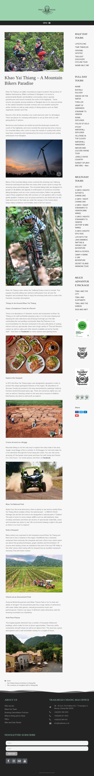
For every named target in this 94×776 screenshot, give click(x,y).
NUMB (77, 87)
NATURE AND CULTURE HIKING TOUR (82, 151)
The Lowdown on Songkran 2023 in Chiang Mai (22, 685)
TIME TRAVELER (81, 47)
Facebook (25, 332)
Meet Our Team (11, 709)
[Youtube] (24, 761)
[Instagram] (13, 761)
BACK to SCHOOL (82, 251)
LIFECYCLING (80, 44)
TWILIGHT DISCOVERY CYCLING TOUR (81, 59)
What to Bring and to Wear (15, 716)
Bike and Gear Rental (13, 722)
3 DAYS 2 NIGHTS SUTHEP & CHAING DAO (82, 193)
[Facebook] (8, 761)
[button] (45, 23)
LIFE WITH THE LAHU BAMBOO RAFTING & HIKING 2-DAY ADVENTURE (81, 242)
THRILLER (79, 102)
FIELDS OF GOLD (82, 124)
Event (9, 681)
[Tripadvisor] (19, 761)
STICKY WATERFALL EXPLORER (80, 130)
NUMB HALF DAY (82, 65)
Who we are (9, 706)
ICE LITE (78, 187)
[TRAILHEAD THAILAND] (47, 10)
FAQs (7, 719)
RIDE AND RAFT (81, 309)
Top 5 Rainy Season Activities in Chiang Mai (21, 683)
